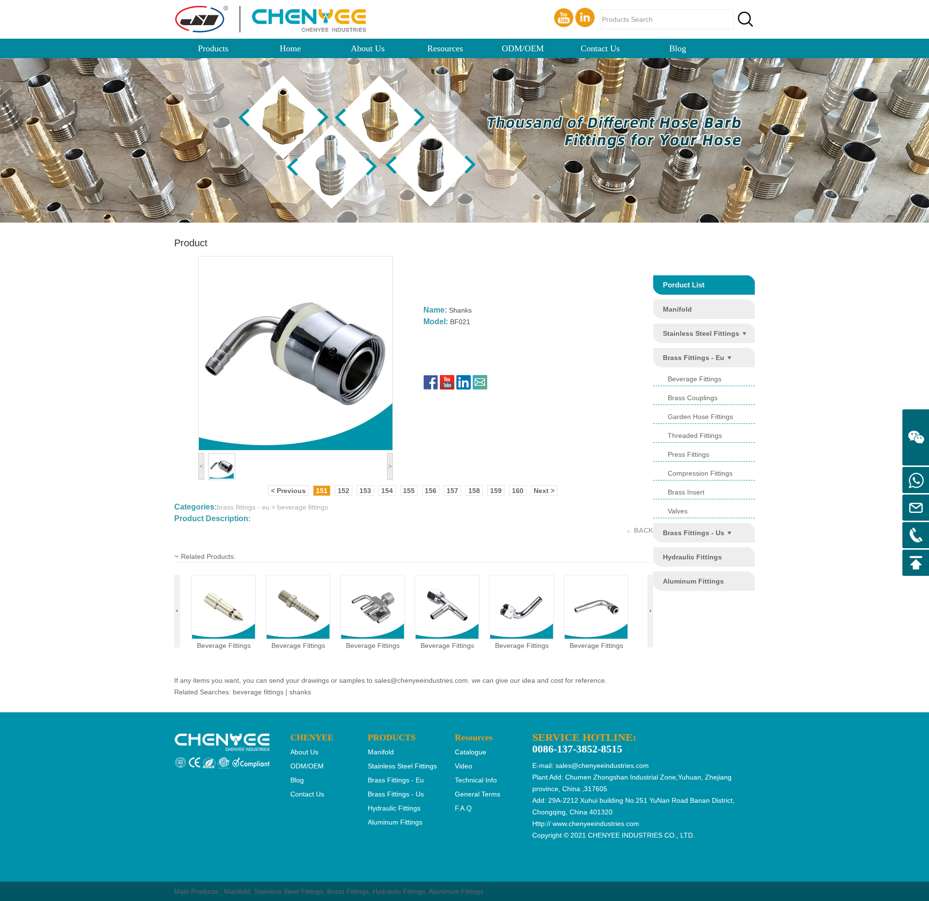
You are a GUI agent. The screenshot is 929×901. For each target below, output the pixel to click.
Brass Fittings (348, 891)
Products (213, 48)
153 (365, 491)
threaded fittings (695, 435)
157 (452, 491)
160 (518, 491)
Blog (677, 48)
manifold (677, 309)
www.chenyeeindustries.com (596, 823)
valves (678, 511)
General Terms (477, 794)
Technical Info (476, 780)
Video (463, 766)
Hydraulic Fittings (399, 891)
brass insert (686, 492)
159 (496, 491)
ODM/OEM (523, 48)
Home (290, 48)
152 (343, 491)
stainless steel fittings (701, 333)
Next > (544, 491)
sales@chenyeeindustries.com (421, 680)
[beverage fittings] (223, 636)
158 (474, 491)
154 (387, 491)
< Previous (288, 491)
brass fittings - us (693, 533)
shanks (300, 692)
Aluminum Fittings (456, 891)
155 (409, 491)
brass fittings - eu (693, 357)
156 (430, 491)
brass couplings (693, 398)
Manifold (237, 891)
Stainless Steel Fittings (288, 891)
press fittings (688, 454)
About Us (368, 48)
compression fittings (700, 473)
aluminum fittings (693, 581)
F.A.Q (463, 808)
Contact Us (600, 48)
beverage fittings (224, 645)
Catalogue (470, 752)
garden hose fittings (700, 416)
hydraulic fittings (692, 557)
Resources (445, 48)
